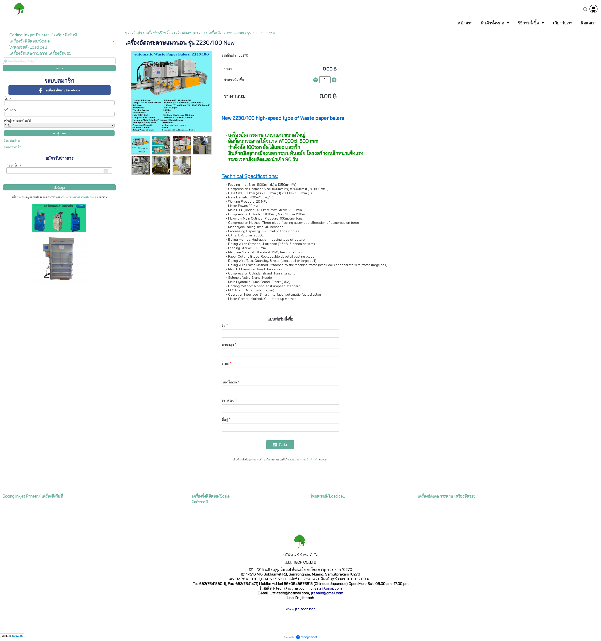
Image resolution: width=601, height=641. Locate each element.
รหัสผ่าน (10, 110)
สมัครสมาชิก (13, 147)
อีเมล (7, 98)
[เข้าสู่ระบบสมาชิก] (593, 9)
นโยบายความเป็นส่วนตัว (83, 197)
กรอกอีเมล (13, 165)
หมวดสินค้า (133, 33)
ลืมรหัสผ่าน (12, 141)
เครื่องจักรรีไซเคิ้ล (158, 33)
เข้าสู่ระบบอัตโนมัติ (17, 121)
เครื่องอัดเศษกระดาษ (189, 33)
